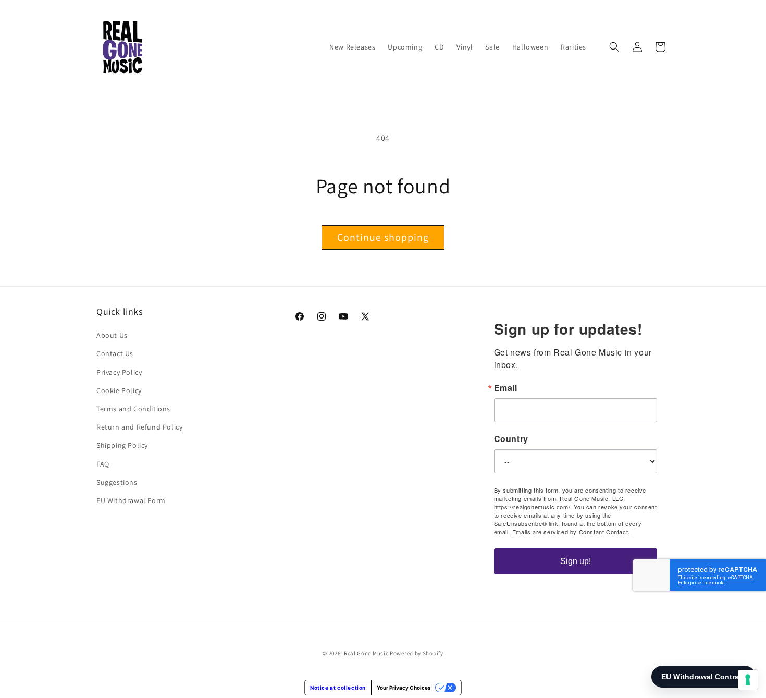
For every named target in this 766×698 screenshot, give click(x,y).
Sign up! (575, 561)
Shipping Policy (122, 445)
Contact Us (114, 353)
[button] (614, 46)
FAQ (102, 464)
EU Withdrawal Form (131, 500)
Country (511, 439)
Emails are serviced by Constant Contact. (571, 532)
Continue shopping (383, 237)
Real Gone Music (366, 653)
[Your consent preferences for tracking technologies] (748, 680)
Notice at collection (338, 687)
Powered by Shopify (416, 653)
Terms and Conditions (133, 408)
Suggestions (117, 482)
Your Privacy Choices (404, 687)
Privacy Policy (119, 372)
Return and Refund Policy (139, 427)
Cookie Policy (119, 390)
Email (505, 388)
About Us (112, 335)
